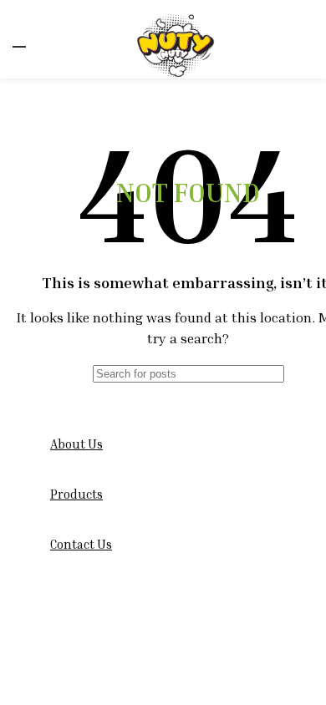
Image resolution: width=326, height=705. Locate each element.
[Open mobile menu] (19, 39)
